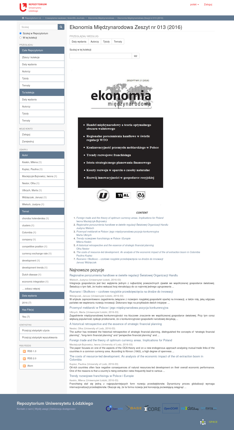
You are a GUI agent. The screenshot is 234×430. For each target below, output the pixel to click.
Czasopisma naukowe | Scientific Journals (64, 17)
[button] (194, 4)
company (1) (29, 239)
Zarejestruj (28, 141)
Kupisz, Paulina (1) (32, 169)
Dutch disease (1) (31, 274)
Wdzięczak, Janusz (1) (34, 197)
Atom (30, 365)
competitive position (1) (34, 246)
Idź (135, 56)
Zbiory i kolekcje (31, 57)
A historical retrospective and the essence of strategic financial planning (116, 324)
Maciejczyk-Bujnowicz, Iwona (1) (39, 176)
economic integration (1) (35, 281)
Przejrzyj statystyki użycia (36, 330)
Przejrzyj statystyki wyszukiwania (39, 337)
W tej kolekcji (30, 37)
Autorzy (26, 71)
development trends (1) (34, 267)
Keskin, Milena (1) (32, 162)
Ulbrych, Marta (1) (32, 190)
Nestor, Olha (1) (30, 183)
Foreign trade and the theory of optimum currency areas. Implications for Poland (121, 340)
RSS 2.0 (31, 358)
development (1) (31, 260)
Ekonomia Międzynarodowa (101, 17)
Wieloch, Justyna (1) (33, 204)
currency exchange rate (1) (37, 253)
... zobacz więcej (31, 288)
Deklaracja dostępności (62, 408)
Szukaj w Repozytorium (35, 33)
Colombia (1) (29, 232)
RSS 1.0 (31, 351)
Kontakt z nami (25, 408)
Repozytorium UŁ (33, 17)
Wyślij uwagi (41, 408)
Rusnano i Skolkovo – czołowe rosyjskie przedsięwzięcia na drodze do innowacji (121, 291)
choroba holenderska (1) (35, 218)
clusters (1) (28, 225)
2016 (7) (26, 302)
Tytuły (25, 78)
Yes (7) (26, 316)
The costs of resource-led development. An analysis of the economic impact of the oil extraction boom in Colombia (136, 357)
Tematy (26, 85)
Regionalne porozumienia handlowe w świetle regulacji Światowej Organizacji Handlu (124, 275)
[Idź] (61, 27)
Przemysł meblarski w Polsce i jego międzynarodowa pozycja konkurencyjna (119, 307)
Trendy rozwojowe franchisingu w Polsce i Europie (102, 375)
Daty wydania (29, 64)
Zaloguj (26, 134)
